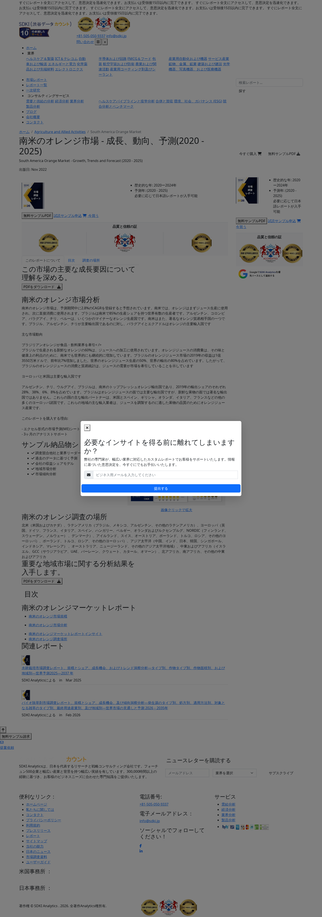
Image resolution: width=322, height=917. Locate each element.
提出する (161, 488)
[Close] (87, 427)
